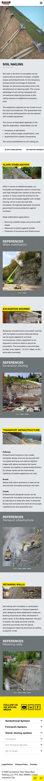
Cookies (33, 764)
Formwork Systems (16, 727)
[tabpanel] (22, 270)
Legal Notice (7, 764)
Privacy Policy (21, 764)
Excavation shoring (35, 150)
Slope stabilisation (13, 150)
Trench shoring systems (18, 733)
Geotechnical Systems (17, 721)
